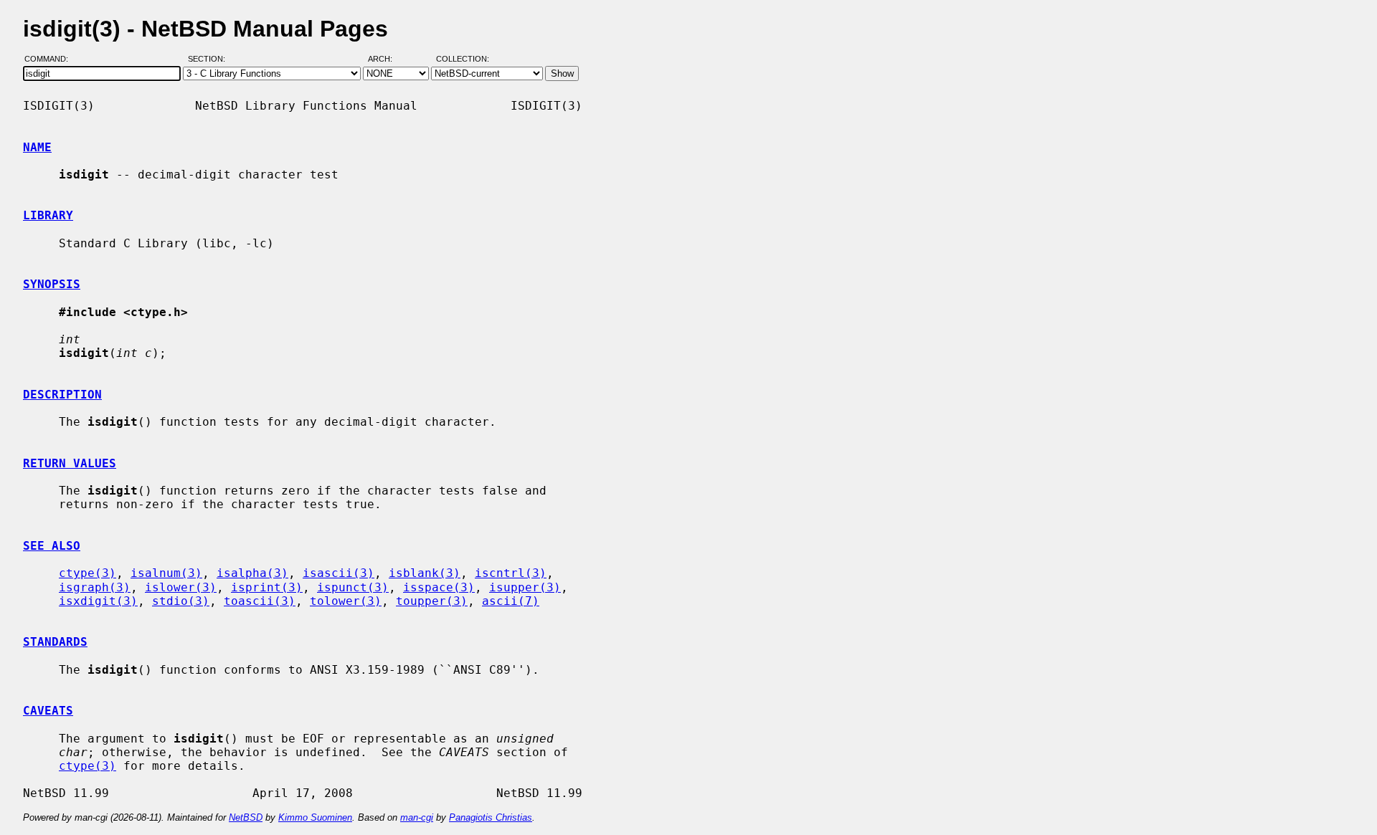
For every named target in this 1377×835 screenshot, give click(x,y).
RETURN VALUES (69, 463)
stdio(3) (180, 601)
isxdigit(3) (98, 601)
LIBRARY (48, 215)
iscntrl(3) (510, 573)
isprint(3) (267, 587)
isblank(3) (424, 573)
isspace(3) (439, 587)
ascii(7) (510, 601)
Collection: (462, 59)
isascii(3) (338, 573)
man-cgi (416, 817)
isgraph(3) (95, 587)
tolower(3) (346, 601)
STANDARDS (55, 642)
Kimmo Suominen (315, 817)
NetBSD (245, 817)
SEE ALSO (51, 546)
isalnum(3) (166, 573)
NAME (37, 147)
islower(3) (181, 587)
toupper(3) (432, 601)
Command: (50, 59)
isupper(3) (525, 587)
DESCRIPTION (62, 394)
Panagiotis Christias (490, 817)
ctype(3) (87, 573)
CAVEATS (48, 710)
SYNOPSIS (51, 284)
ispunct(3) (353, 587)
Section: (210, 59)
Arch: (386, 59)
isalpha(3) (252, 573)
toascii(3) (259, 601)
